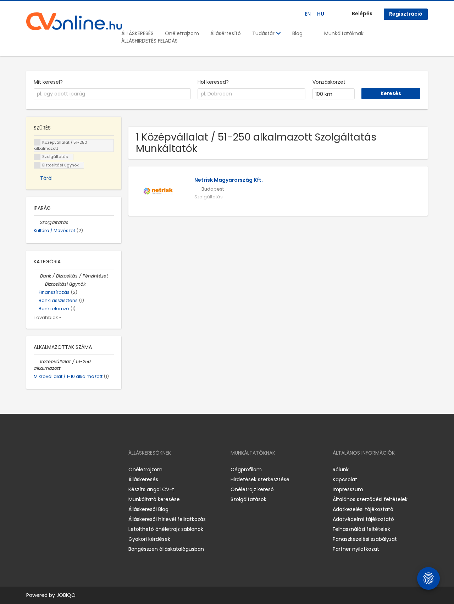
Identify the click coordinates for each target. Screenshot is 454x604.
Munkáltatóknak (344, 33)
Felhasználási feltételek (361, 529)
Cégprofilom (246, 469)
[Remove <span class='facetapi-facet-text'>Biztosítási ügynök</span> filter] (37, 165)
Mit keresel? (48, 82)
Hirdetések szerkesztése (260, 479)
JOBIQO (66, 595)
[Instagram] (43, 470)
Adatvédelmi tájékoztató (363, 519)
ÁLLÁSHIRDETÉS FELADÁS (149, 40)
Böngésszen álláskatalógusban (166, 549)
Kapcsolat (345, 479)
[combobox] (112, 94)
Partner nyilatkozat (356, 549)
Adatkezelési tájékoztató (363, 509)
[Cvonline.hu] (74, 21)
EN (308, 13)
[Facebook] (31, 470)
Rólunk (341, 469)
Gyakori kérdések (149, 539)
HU (320, 13)
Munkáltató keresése (154, 499)
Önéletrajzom (182, 33)
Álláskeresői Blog (148, 509)
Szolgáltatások (248, 499)
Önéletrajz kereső (252, 489)
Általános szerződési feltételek (370, 499)
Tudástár (264, 33)
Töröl (46, 178)
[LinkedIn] (55, 470)
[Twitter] (65, 470)
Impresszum (348, 489)
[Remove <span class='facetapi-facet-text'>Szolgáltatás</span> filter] (37, 157)
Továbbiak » (47, 317)
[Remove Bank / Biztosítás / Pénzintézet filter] (37, 276)
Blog (297, 33)
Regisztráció (405, 13)
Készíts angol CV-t (151, 489)
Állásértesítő (225, 33)
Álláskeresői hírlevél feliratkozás (167, 519)
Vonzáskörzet (328, 82)
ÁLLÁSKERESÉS (137, 33)
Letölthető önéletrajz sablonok (165, 529)
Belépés (362, 13)
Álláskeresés (143, 479)
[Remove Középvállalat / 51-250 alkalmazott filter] (37, 361)
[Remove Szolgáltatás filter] (37, 222)
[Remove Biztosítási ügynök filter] (42, 284)
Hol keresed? (213, 82)
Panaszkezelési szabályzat (365, 539)
